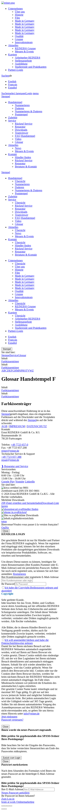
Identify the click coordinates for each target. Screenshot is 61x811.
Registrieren (19, 574)
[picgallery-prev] (2, 808)
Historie (19, 14)
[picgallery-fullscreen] (8, 805)
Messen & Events (24, 51)
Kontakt (12, 154)
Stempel (5, 96)
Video (18, 139)
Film (17, 17)
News (18, 148)
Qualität (19, 36)
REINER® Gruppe (25, 48)
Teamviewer (21, 132)
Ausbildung (21, 63)
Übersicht (20, 181)
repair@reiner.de (10, 460)
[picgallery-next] (5, 808)
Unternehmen (15, 8)
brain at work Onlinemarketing (17, 801)
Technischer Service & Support (18, 453)
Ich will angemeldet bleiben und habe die (25, 642)
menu (36, 93)
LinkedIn (30, 481)
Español (12, 87)
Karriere (12, 54)
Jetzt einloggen (9, 716)
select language (17, 93)
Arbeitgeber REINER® (27, 57)
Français (12, 84)
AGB (4, 426)
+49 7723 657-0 (19, 444)
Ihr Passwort (8, 583)
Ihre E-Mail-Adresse (12, 789)
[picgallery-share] (5, 805)
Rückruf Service (23, 123)
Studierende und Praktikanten (30, 66)
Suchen (5, 75)
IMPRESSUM (17, 426)
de (12, 81)
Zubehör (12, 117)
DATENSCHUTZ (37, 426)
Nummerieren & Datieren (28, 111)
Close (5, 531)
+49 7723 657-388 (11, 456)
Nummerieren (22, 105)
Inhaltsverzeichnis (24, 518)
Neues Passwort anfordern (15, 792)
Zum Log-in (7, 798)
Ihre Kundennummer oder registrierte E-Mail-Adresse (30, 577)
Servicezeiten (8, 469)
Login (29, 93)
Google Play (8, 481)
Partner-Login (15, 69)
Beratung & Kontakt (26, 166)
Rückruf (22, 512)
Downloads (21, 129)
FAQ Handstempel (25, 135)
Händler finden (23, 157)
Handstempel (15, 102)
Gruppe (19, 39)
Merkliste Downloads (26, 515)
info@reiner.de (31, 713)
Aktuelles (13, 45)
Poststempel (21, 114)
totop (4, 521)
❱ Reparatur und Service (14, 466)
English (12, 81)
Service (12, 120)
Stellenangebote (23, 60)
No (7, 527)
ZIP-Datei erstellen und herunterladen (21, 503)
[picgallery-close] (2, 805)
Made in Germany (24, 20)
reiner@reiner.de (10, 450)
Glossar (19, 142)
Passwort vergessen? (12, 719)
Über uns (20, 11)
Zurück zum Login (11, 758)
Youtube (19, 481)
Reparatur (20, 126)
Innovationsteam (24, 42)
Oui (3, 527)
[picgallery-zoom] (10, 805)
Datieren (19, 108)
